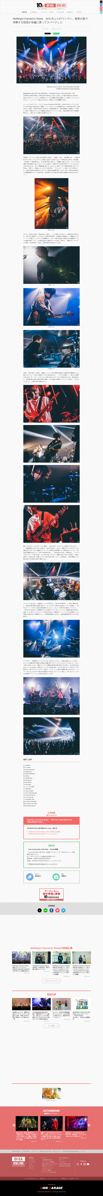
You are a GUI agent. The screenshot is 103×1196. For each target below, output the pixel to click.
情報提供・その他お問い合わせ (70, 1178)
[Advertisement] (51, 929)
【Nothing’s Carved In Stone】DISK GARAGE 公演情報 (44, 831)
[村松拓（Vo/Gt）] (51, 203)
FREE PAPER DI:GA (65, 1164)
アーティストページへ (51, 981)
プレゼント (70, 12)
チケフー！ (62, 1160)
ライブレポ (44, 12)
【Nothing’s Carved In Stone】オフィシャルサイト (42, 833)
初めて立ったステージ (48, 1166)
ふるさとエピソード (47, 1168)
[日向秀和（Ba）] (51, 307)
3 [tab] (50, 1145)
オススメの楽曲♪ (46, 1170)
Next (89, 1125)
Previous (14, 1125)
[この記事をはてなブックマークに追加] (63, 911)
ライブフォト (62, 1162)
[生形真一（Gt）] (51, 265)
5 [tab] (55, 1145)
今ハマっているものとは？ (49, 1172)
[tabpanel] (51, 1128)
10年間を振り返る (47, 1160)
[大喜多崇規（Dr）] (51, 349)
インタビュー (33, 12)
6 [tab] (57, 1145)
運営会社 (42, 1178)
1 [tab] (45, 1145)
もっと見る (51, 1025)
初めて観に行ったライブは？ (50, 1164)
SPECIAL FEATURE (64, 1166)
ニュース (78, 12)
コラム (51, 12)
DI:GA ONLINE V (64, 1157)
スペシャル (61, 12)
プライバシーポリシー (53, 1178)
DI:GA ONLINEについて (31, 1178)
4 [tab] (53, 1145)
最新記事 (24, 12)
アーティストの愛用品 (48, 1162)
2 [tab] (48, 1145)
